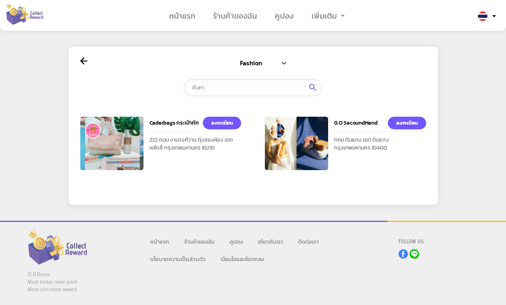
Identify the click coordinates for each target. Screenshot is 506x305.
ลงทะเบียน (222, 123)
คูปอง (284, 16)
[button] (487, 16)
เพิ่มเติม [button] (324, 16)
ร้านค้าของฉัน (235, 16)
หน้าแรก (182, 16)
